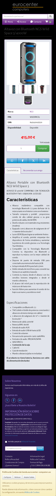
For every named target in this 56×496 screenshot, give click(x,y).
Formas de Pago (36, 462)
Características (13, 171)
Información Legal (37, 456)
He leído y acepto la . (22, 442)
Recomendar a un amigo (33, 171)
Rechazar (18, 477)
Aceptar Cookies (29, 477)
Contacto (37, 22)
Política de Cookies (32, 492)
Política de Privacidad (11, 435)
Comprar (42, 148)
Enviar (40, 448)
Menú (10, 22)
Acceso (23, 22)
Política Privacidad (12, 459)
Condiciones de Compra (14, 462)
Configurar (7, 477)
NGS (31, 112)
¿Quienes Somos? (12, 466)
